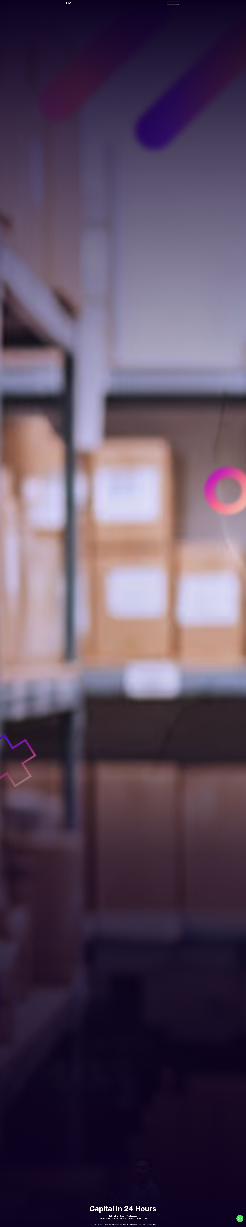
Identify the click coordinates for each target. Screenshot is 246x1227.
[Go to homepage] (69, 3)
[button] (135, 3)
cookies (101, 1224)
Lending (135, 3)
